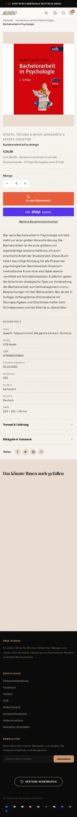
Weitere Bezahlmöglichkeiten (38, 221)
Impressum (9, 687)
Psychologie (49, 608)
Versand (8, 693)
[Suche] (63, 12)
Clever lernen (12, 612)
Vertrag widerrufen (41, 781)
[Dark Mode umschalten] (55, 13)
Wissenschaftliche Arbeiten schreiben (53, 535)
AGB (5, 700)
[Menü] (46, 12)
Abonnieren (64, 758)
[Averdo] (9, 13)
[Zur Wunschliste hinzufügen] (30, 487)
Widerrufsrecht (11, 707)
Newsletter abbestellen (16, 726)
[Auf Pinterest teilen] (33, 452)
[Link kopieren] (41, 452)
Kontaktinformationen (15, 713)
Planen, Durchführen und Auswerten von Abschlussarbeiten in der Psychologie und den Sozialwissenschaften (18, 538)
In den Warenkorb (21, 550)
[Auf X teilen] (25, 452)
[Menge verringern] (7, 184)
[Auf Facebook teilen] (17, 452)
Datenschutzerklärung (15, 680)
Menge (7, 176)
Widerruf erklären (13, 720)
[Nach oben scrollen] (69, 812)
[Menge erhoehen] (25, 184)
